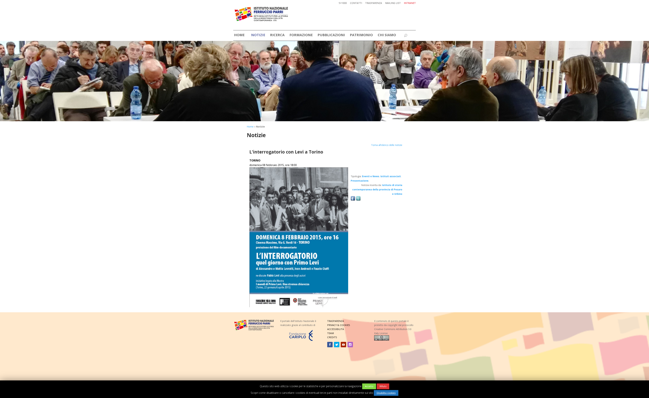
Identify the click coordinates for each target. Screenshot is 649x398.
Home (250, 126)
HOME (239, 35)
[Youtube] (343, 344)
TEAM (330, 333)
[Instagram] (350, 344)
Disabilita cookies (386, 392)
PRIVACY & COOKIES (338, 325)
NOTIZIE (258, 35)
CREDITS (332, 337)
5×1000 (343, 3)
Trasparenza (373, 3)
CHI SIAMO (387, 35)
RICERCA (277, 35)
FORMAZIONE (301, 35)
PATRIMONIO (361, 35)
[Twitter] (336, 344)
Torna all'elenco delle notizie (386, 145)
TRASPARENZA (335, 321)
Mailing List (393, 3)
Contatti (356, 3)
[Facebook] (330, 344)
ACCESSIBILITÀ (335, 329)
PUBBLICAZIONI (331, 35)
